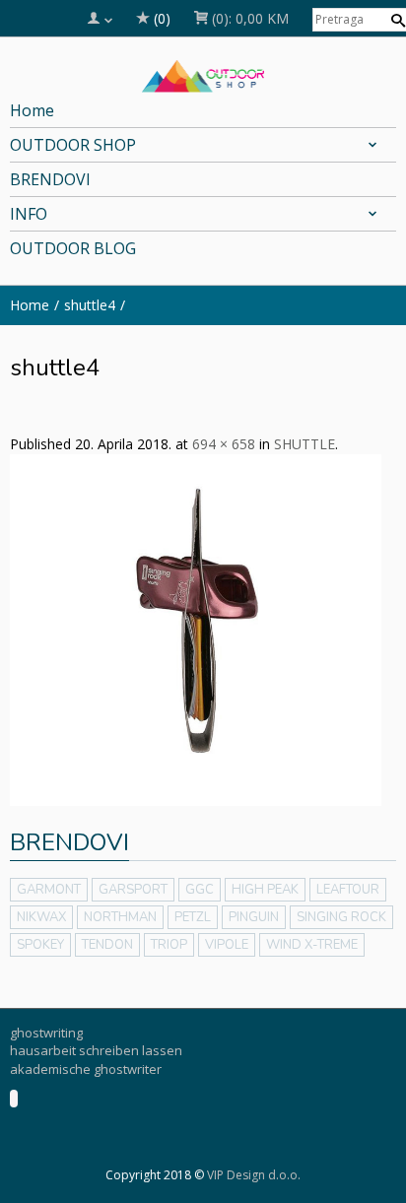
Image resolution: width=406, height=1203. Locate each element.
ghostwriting (46, 1032)
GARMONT (49, 890)
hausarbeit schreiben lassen (96, 1050)
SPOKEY (40, 945)
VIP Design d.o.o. (254, 1175)
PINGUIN (254, 917)
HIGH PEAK (265, 890)
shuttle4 (89, 305)
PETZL (192, 917)
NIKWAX (41, 917)
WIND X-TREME (312, 945)
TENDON (107, 945)
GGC (199, 890)
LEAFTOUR (347, 890)
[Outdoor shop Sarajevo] (203, 74)
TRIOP (169, 945)
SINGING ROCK (341, 917)
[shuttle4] (195, 628)
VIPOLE (226, 945)
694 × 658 (223, 443)
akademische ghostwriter (86, 1069)
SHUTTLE (304, 443)
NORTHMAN (120, 917)
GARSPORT (133, 890)
